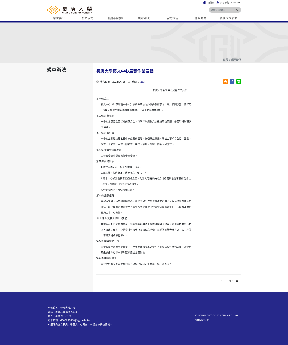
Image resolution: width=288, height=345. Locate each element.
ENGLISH (235, 2)
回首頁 (210, 2)
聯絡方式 (201, 18)
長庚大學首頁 (229, 18)
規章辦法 (144, 18)
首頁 (225, 59)
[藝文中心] (87, 10)
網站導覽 (224, 2)
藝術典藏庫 (115, 18)
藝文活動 (87, 18)
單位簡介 (59, 18)
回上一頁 (233, 281)
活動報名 (172, 18)
